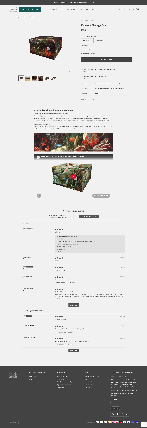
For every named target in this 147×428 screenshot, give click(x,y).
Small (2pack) (100, 40)
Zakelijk (62, 9)
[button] (85, 54)
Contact (93, 9)
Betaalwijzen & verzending (64, 382)
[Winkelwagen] (137, 9)
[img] (59, 229)
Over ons (80, 9)
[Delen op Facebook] (85, 99)
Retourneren (60, 379)
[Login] (133, 9)
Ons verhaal (32, 376)
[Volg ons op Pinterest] (122, 414)
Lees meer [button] (58, 298)
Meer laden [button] (73, 305)
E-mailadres (114, 399)
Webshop (54, 9)
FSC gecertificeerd (65, 126)
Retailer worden (88, 385)
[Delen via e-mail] (93, 99)
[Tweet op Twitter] (90, 99)
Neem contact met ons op (91, 376)
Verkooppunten (88, 382)
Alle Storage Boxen (18, 17)
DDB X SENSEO (71, 9)
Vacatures (87, 388)
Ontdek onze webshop (30, 9)
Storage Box (106, 126)
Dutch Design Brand (87, 21)
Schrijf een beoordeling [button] (89, 216)
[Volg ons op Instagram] (113, 414)
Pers (85, 379)
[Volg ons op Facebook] (117, 414)
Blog (87, 9)
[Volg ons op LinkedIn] (127, 414)
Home (10, 17)
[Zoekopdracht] (130, 9)
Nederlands (122, 9)
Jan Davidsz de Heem (102, 116)
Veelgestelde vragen (62, 376)
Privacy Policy (61, 388)
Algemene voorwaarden (64, 385)
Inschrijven (115, 408)
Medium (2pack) (87, 40)
